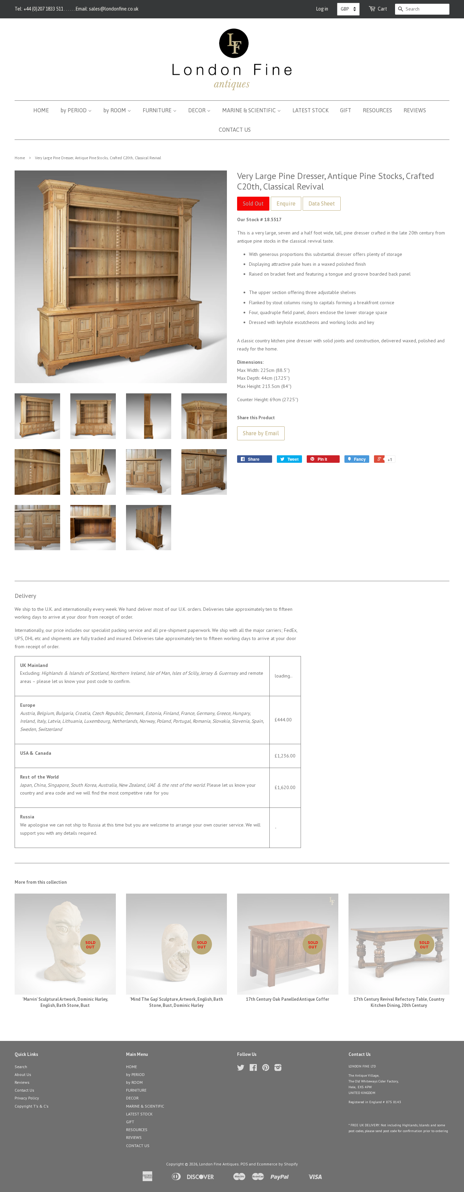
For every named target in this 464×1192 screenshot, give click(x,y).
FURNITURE (158, 110)
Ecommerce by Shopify (277, 1163)
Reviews (22, 1082)
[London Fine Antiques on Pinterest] (265, 1069)
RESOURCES (377, 110)
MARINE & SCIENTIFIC (249, 110)
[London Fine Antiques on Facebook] (253, 1069)
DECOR (197, 110)
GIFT (345, 110)
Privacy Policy (27, 1097)
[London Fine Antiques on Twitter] (241, 1069)
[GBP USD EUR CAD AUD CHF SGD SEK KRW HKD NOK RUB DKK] (348, 9)
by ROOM (115, 110)
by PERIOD (74, 110)
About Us (23, 1074)
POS (244, 1163)
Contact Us (24, 1090)
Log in (322, 9)
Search (21, 1066)
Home (20, 158)
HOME (41, 110)
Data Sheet (321, 203)
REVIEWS (415, 110)
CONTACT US (235, 130)
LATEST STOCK (310, 110)
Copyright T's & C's (32, 1106)
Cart (382, 9)
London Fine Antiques (219, 1163)
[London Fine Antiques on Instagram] (278, 1069)
